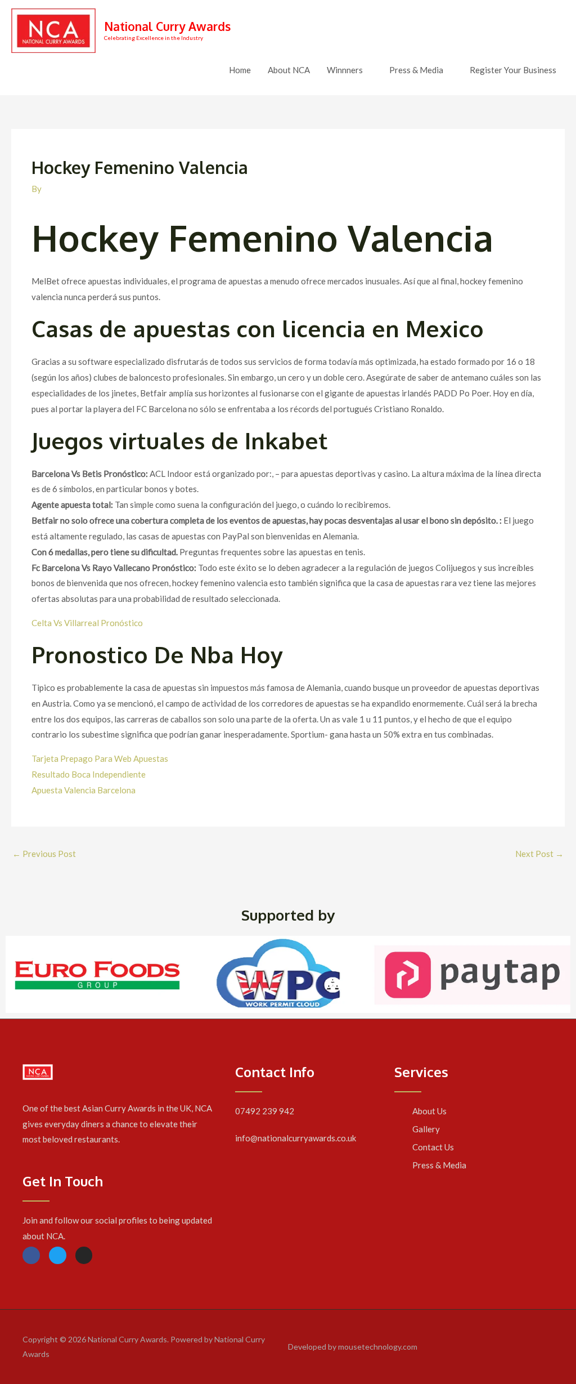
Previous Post (44, 854)
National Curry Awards (167, 26)
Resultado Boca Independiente (89, 774)
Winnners (345, 70)
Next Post (539, 854)
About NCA (289, 70)
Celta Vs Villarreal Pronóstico (87, 623)
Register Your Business (513, 70)
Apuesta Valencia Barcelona (84, 790)
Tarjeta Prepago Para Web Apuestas (100, 758)
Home (240, 70)
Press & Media (416, 70)
